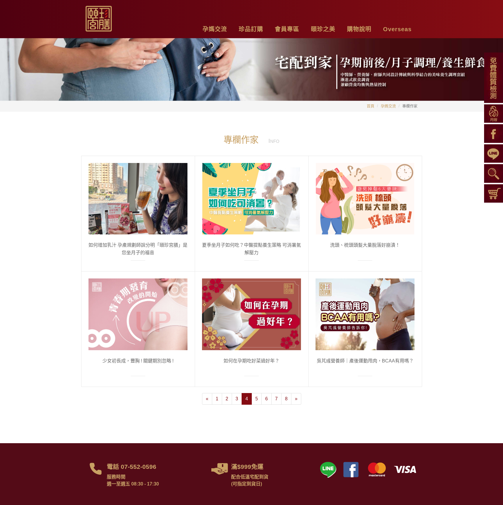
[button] (215, 28)
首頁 (370, 106)
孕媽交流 (388, 106)
